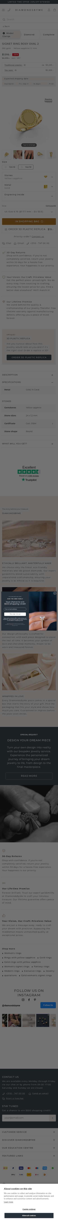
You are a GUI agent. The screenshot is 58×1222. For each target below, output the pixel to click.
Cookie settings (29, 1209)
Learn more (8, 1202)
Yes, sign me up (15, 614)
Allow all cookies (29, 1216)
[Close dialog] (55, 593)
